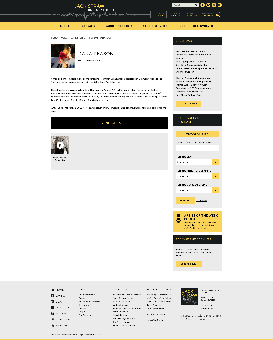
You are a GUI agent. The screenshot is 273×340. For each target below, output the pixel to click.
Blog (182, 26)
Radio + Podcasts (119, 26)
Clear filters (201, 200)
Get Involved (203, 26)
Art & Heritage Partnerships (125, 318)
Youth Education (120, 311)
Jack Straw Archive (155, 308)
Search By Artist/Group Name (194, 142)
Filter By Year (184, 156)
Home (54, 38)
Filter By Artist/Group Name (193, 170)
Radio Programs (154, 305)
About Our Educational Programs (127, 308)
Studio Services (155, 26)
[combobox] (197, 162)
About (65, 26)
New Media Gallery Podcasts (160, 301)
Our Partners (85, 315)
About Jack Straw (87, 294)
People (82, 311)
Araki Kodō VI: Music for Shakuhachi (195, 51)
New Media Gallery (121, 301)
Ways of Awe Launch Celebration (193, 77)
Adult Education (120, 315)
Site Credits (96, 335)
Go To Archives (188, 264)
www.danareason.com (89, 60)
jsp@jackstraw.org (208, 308)
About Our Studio (155, 320)
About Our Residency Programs (127, 294)
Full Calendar (187, 104)
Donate (82, 308)
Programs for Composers (124, 325)
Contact (82, 298)
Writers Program (120, 305)
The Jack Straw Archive (89, 301)
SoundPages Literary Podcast (160, 294)
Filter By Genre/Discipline (191, 184)
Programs (87, 26)
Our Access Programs (123, 322)
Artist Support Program (84, 38)
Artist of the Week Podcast (159, 298)
